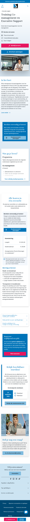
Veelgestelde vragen (22, 511)
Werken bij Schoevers (9, 511)
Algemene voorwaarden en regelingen (18, 503)
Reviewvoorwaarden (9, 507)
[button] (26, 512)
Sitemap (10, 515)
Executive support (6, 11)
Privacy (4, 503)
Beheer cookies (18, 515)
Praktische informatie (21, 507)
